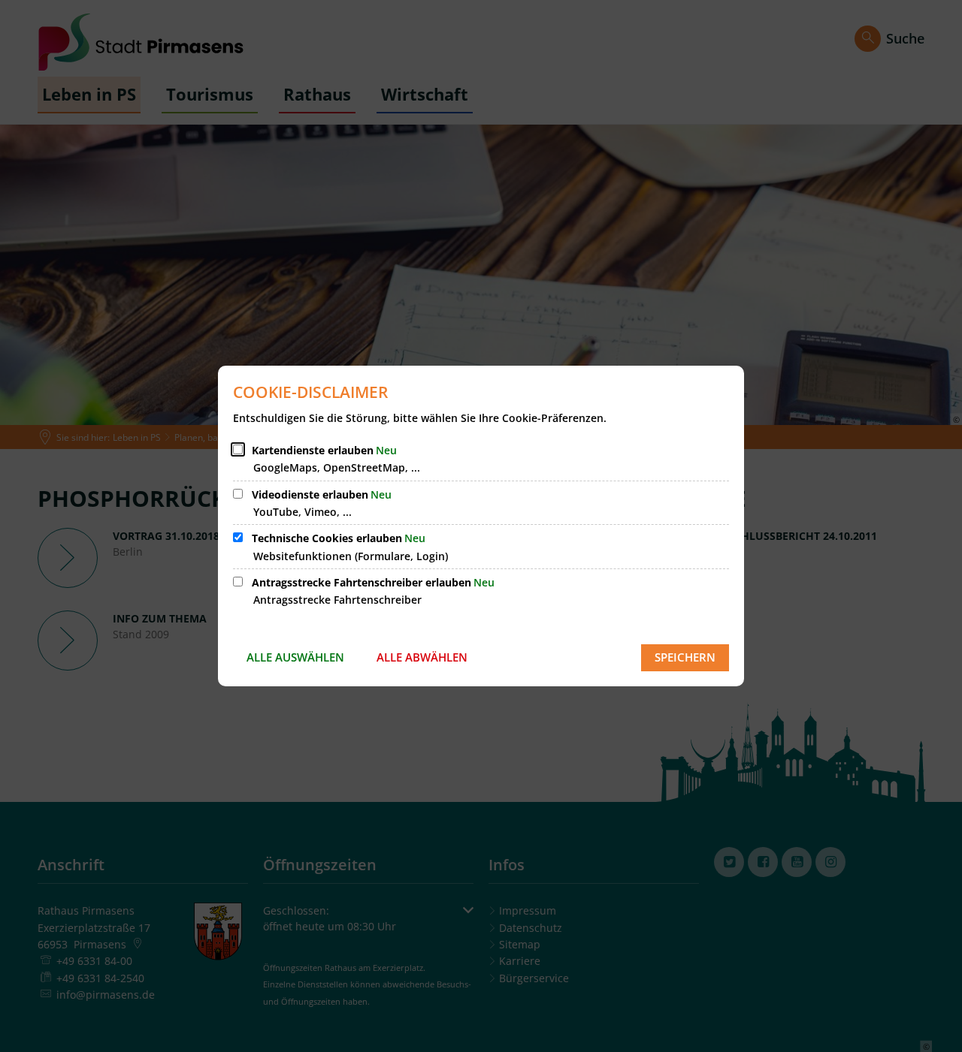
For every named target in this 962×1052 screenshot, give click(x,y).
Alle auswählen (295, 657)
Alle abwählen (422, 657)
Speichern (685, 657)
